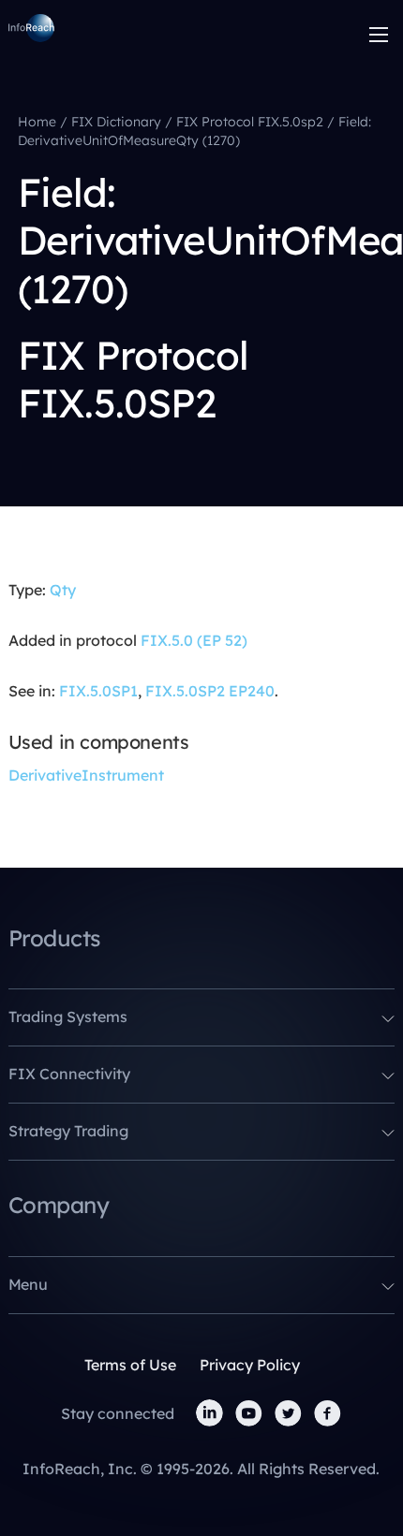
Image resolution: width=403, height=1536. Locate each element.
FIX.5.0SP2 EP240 (210, 690)
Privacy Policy (250, 1364)
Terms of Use (130, 1364)
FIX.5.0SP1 (98, 690)
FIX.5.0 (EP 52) (194, 640)
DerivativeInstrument (86, 775)
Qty (63, 589)
